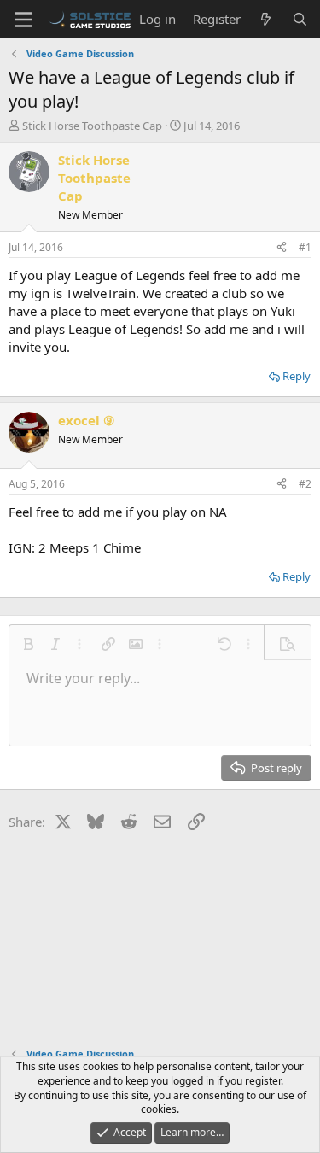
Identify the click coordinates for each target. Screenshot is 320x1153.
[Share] (282, 248)
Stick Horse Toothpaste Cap (92, 125)
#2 (305, 484)
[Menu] (23, 20)
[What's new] (265, 19)
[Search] (300, 19)
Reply (296, 375)
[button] (28, 644)
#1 (305, 247)
